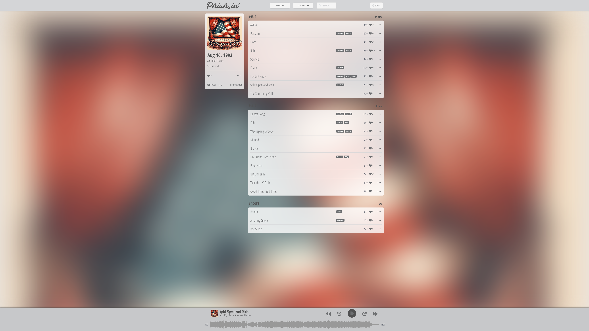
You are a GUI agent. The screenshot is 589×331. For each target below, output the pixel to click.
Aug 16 (214, 55)
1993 (227, 55)
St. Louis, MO (213, 66)
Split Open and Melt (234, 311)
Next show (234, 85)
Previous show (216, 85)
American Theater (215, 61)
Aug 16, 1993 (226, 315)
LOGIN (377, 5)
